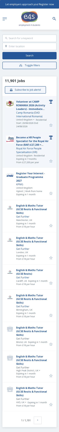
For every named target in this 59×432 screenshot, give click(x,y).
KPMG (19, 184)
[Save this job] (51, 125)
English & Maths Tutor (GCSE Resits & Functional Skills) (31, 209)
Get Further (22, 216)
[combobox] (29, 38)
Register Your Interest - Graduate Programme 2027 (30, 177)
